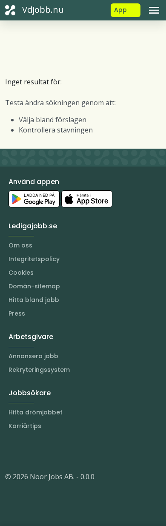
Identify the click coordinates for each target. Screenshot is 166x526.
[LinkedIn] (29, 451)
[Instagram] (12, 451)
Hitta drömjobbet (36, 412)
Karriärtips (25, 426)
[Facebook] (46, 451)
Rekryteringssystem (39, 369)
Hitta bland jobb (34, 300)
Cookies (21, 272)
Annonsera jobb (33, 356)
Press (17, 313)
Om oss (20, 245)
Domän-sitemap (34, 286)
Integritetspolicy (34, 259)
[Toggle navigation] (154, 10)
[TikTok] (63, 451)
